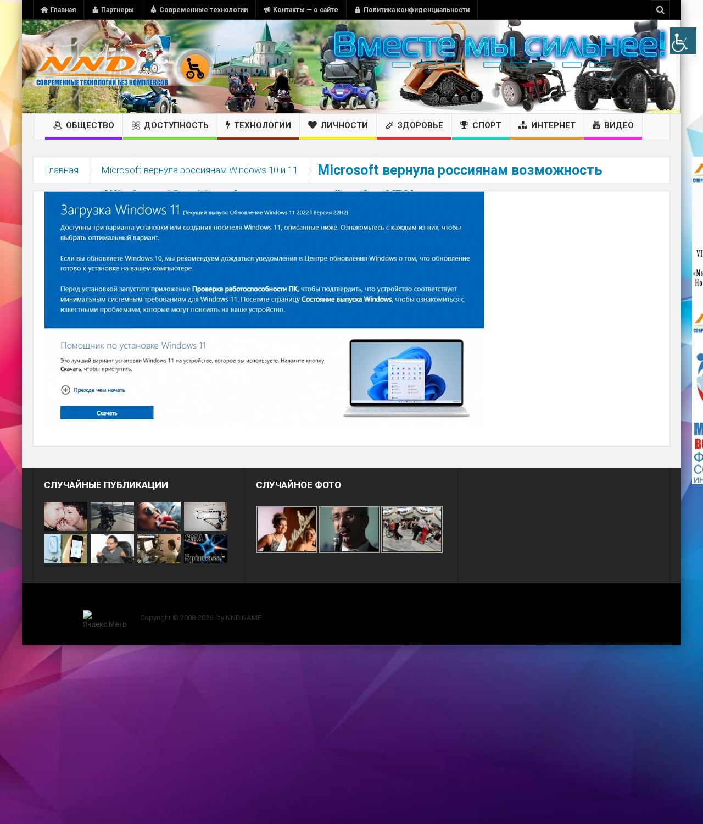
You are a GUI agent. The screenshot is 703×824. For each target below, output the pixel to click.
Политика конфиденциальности (417, 10)
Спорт (486, 125)
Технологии (262, 125)
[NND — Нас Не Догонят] (123, 66)
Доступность (176, 125)
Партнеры (117, 10)
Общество (90, 125)
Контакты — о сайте (305, 10)
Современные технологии (203, 10)
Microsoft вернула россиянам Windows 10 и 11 (199, 169)
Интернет (553, 125)
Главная (63, 10)
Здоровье (420, 125)
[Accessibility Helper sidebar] (683, 40)
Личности (344, 125)
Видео (619, 125)
